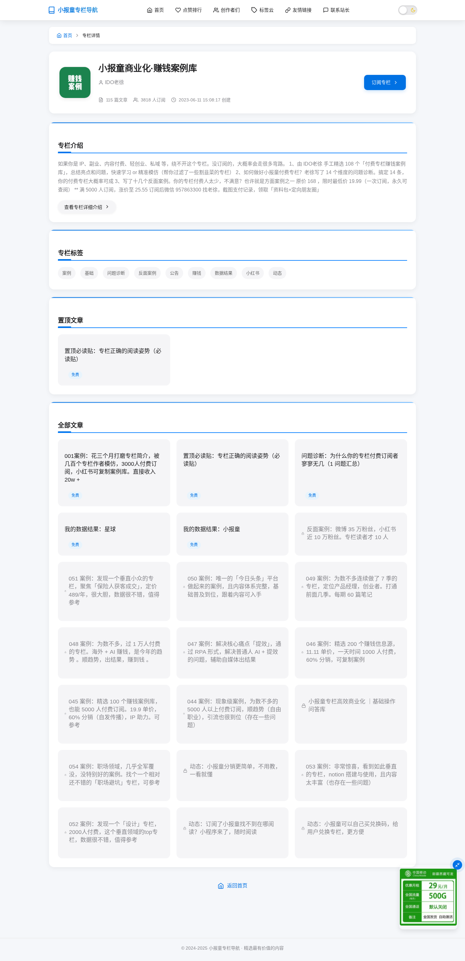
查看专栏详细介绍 (83, 207)
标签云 (266, 10)
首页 (67, 35)
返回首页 (237, 885)
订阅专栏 (381, 82)
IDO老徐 (114, 82)
